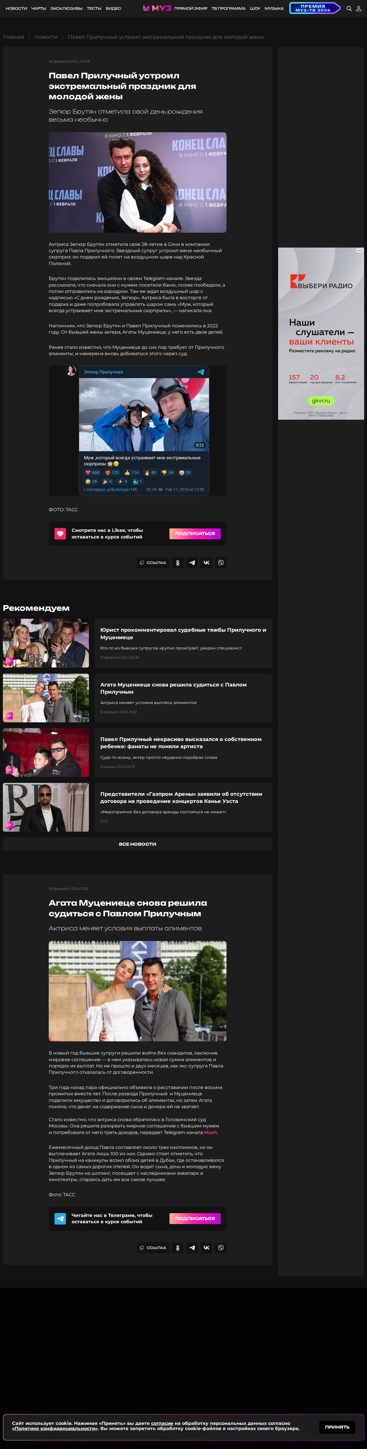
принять (337, 1427)
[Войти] (358, 8)
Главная (13, 37)
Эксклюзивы (66, 8)
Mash (210, 1132)
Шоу (255, 8)
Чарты (38, 8)
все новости (137, 844)
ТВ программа (229, 8)
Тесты (94, 8)
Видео (113, 8)
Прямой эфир (190, 8)
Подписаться (195, 533)
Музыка (274, 8)
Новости (16, 8)
